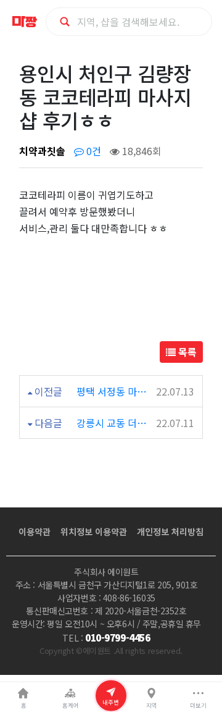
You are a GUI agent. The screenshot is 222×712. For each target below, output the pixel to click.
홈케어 (70, 705)
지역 (151, 705)
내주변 (110, 701)
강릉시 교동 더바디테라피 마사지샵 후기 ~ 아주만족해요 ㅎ (115, 422)
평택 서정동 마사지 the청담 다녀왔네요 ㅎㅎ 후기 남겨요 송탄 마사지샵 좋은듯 (115, 391)
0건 (92, 150)
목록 (186, 351)
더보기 (198, 705)
